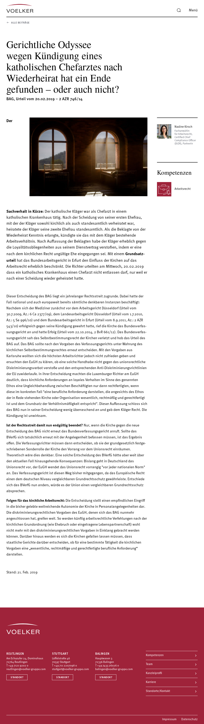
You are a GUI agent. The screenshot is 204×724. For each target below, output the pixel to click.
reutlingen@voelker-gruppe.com (26, 669)
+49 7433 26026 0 (108, 665)
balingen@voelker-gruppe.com (114, 669)
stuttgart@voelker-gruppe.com (70, 669)
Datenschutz (189, 719)
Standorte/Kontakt (158, 691)
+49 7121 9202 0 (18, 665)
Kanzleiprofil (154, 673)
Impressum (169, 719)
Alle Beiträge (20, 23)
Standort (17, 677)
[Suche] (179, 10)
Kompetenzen (155, 655)
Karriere (151, 682)
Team (149, 664)
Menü (193, 10)
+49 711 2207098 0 (65, 665)
